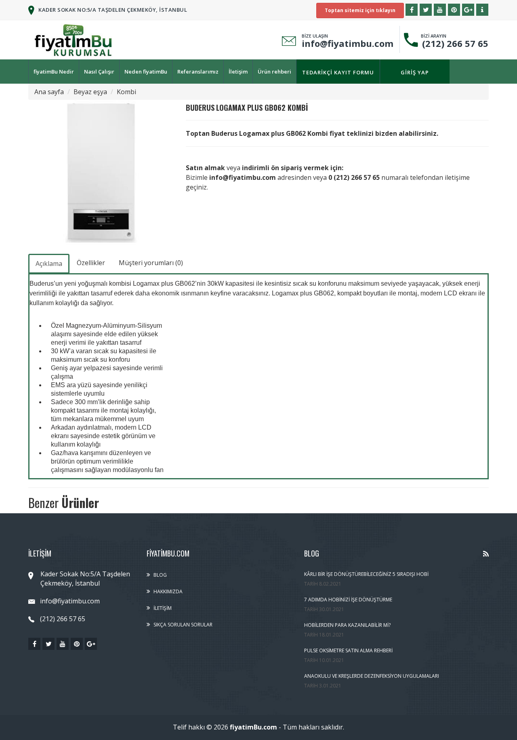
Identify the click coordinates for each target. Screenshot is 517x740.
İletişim (238, 71)
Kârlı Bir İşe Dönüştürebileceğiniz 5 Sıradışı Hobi (366, 574)
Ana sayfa (49, 91)
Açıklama (49, 263)
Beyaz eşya (90, 91)
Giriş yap (415, 72)
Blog (160, 574)
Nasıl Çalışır (99, 71)
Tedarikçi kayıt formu (338, 72)
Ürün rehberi (274, 71)
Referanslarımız (198, 71)
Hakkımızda (168, 591)
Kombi (126, 91)
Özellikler (91, 262)
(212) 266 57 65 (452, 43)
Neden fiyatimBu (145, 71)
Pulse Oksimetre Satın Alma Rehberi (348, 650)
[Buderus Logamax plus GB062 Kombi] (101, 172)
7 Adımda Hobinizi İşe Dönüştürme (348, 599)
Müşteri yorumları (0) (151, 262)
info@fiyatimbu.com (347, 43)
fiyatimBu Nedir (54, 71)
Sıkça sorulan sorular (182, 624)
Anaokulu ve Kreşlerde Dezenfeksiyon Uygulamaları (371, 676)
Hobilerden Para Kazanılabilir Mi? (347, 625)
